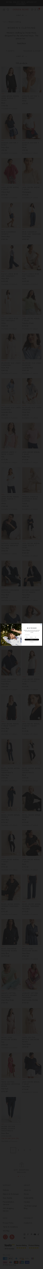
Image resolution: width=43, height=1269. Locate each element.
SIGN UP (31, 639)
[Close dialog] (41, 624)
